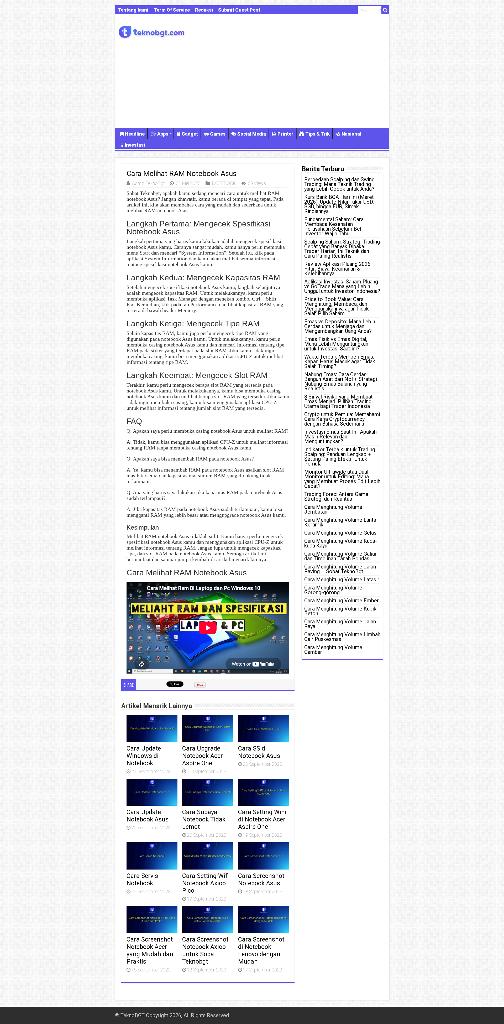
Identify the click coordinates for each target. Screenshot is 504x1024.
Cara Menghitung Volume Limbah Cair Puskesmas (342, 636)
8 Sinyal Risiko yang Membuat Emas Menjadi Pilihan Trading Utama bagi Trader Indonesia (338, 401)
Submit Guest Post (239, 10)
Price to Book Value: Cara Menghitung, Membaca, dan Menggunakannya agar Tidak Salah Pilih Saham (336, 306)
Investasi (135, 145)
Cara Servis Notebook (142, 879)
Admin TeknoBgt (148, 183)
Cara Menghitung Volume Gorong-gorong (333, 590)
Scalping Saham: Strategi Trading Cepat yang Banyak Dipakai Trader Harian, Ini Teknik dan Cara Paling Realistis (342, 249)
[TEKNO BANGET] (152, 31)
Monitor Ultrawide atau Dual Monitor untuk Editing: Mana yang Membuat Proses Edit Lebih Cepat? (342, 479)
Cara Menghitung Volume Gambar (333, 649)
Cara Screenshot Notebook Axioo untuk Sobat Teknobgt (205, 950)
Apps (162, 134)
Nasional (351, 134)
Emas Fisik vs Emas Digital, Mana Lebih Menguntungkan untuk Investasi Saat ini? (336, 344)
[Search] (385, 10)
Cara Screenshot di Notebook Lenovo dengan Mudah (261, 950)
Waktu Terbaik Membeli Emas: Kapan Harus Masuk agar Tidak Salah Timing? (339, 361)
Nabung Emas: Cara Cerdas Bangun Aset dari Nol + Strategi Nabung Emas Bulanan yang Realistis (340, 381)
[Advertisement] (252, 83)
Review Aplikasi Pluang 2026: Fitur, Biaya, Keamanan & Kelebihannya (337, 269)
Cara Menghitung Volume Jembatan (333, 509)
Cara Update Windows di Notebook (144, 756)
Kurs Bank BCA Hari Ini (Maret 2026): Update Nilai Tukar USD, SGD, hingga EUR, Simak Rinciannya (339, 204)
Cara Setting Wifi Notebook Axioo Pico (205, 883)
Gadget (190, 134)
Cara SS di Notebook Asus (259, 752)
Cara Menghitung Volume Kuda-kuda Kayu (340, 543)
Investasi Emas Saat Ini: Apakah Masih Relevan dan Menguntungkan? (340, 436)
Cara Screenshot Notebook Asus (261, 879)
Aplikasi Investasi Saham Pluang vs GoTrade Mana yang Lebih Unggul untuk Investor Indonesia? (342, 286)
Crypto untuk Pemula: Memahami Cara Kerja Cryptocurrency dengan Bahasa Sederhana (342, 419)
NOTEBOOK (224, 183)
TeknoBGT (132, 1015)
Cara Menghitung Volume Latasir (341, 579)
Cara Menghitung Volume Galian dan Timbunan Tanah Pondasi (340, 556)
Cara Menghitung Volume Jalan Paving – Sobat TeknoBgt (340, 569)
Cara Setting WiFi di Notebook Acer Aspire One (262, 819)
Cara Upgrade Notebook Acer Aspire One (202, 756)
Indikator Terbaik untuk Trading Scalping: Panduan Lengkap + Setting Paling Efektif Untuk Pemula (339, 456)
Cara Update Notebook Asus (148, 815)
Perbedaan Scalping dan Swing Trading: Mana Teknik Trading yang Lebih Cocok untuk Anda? (339, 184)
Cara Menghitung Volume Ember (341, 600)
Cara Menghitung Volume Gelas (340, 533)
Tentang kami (133, 10)
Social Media (251, 134)
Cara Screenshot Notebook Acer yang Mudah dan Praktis (150, 950)
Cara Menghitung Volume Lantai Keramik (340, 522)
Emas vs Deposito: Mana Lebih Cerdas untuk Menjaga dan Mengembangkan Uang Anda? (339, 326)
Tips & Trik (317, 134)
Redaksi (204, 10)
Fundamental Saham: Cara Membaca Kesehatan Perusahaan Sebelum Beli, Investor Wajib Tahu (334, 226)
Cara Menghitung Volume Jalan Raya (340, 623)
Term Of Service (172, 10)
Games (217, 134)
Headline (135, 134)
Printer (285, 134)
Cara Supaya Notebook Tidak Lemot (203, 819)
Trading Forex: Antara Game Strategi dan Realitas (336, 496)
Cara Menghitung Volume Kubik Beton (340, 611)
